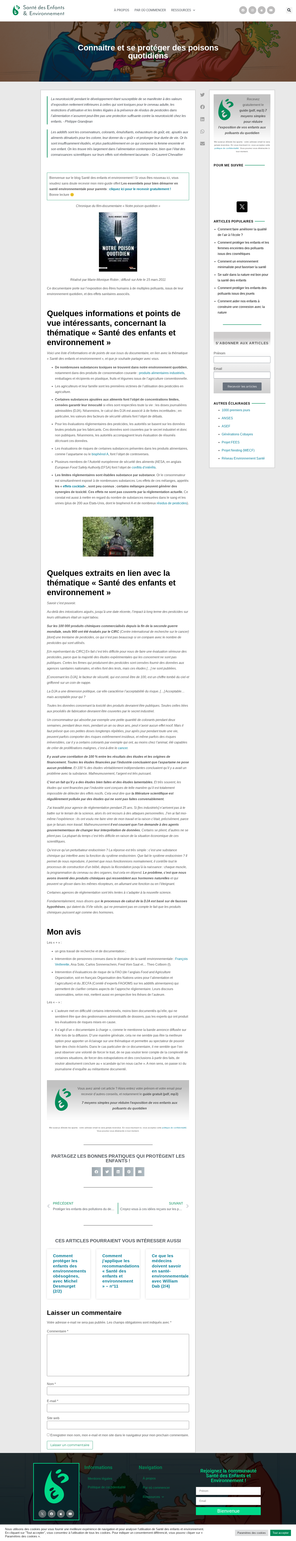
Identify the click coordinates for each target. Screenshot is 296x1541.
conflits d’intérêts (144, 467)
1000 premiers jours (236, 410)
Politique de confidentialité (107, 1487)
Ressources (181, 10)
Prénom (219, 353)
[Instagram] (252, 10)
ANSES (227, 418)
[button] (289, 10)
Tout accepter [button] (281, 1532)
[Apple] (262, 10)
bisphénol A (100, 454)
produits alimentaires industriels (161, 373)
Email (218, 369)
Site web (53, 1418)
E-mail (52, 1401)
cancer (122, 748)
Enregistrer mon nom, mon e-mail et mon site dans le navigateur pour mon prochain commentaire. (119, 1435)
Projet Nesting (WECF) (238, 450)
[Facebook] (243, 10)
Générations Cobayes (237, 434)
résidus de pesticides (172, 503)
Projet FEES (231, 442)
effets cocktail (73, 486)
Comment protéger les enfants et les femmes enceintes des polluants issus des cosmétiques (243, 248)
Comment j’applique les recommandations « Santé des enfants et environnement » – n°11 (120, 1270)
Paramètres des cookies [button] (251, 1532)
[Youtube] (271, 10)
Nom (51, 1384)
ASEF (226, 426)
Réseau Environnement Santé (243, 458)
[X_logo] (242, 206)
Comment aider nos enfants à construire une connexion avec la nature (241, 306)
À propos (121, 10)
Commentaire (57, 1331)
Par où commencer (150, 10)
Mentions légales (100, 1478)
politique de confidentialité (174, 1128)
